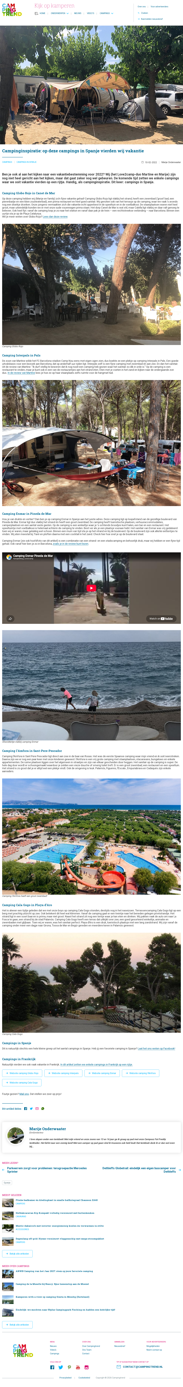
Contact (85, 1353)
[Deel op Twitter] (31, 1109)
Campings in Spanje (27, 162)
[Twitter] (61, 1367)
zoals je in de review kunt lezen (70, 543)
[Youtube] (78, 1367)
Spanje (7, 1182)
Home (42, 13)
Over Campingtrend (91, 1346)
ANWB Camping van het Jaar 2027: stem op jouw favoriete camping (91, 1274)
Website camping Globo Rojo (24, 1073)
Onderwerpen (58, 13)
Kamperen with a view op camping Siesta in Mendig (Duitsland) (91, 1299)
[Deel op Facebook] (25, 1109)
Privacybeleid (65, 1377)
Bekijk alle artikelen (19, 1253)
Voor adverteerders (159, 6)
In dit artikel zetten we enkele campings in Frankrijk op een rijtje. (96, 1064)
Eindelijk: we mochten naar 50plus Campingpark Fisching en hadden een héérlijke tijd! (91, 1312)
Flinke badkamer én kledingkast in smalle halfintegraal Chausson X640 (91, 1203)
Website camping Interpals (65, 1073)
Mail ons (24, 1093)
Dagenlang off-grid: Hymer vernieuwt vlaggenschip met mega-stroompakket (91, 1241)
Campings (105, 13)
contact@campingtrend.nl (143, 1366)
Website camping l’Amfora (142, 1073)
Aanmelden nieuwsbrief (152, 19)
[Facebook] (52, 1367)
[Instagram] (86, 1367)
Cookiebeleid (84, 1377)
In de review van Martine (21, 372)
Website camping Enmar (104, 1073)
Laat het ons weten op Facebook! (156, 1048)
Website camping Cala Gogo (24, 1082)
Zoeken (144, 13)
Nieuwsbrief (119, 1346)
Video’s (90, 13)
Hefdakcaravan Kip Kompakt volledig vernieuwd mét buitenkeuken (91, 1215)
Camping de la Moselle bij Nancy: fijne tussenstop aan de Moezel (91, 1287)
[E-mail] (37, 1109)
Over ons (142, 6)
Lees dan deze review (55, 216)
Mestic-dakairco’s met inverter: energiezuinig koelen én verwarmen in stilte (91, 1228)
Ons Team (87, 1350)
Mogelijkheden (153, 1346)
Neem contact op (154, 1350)
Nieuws (77, 13)
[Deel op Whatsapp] (42, 1109)
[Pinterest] (69, 1367)
